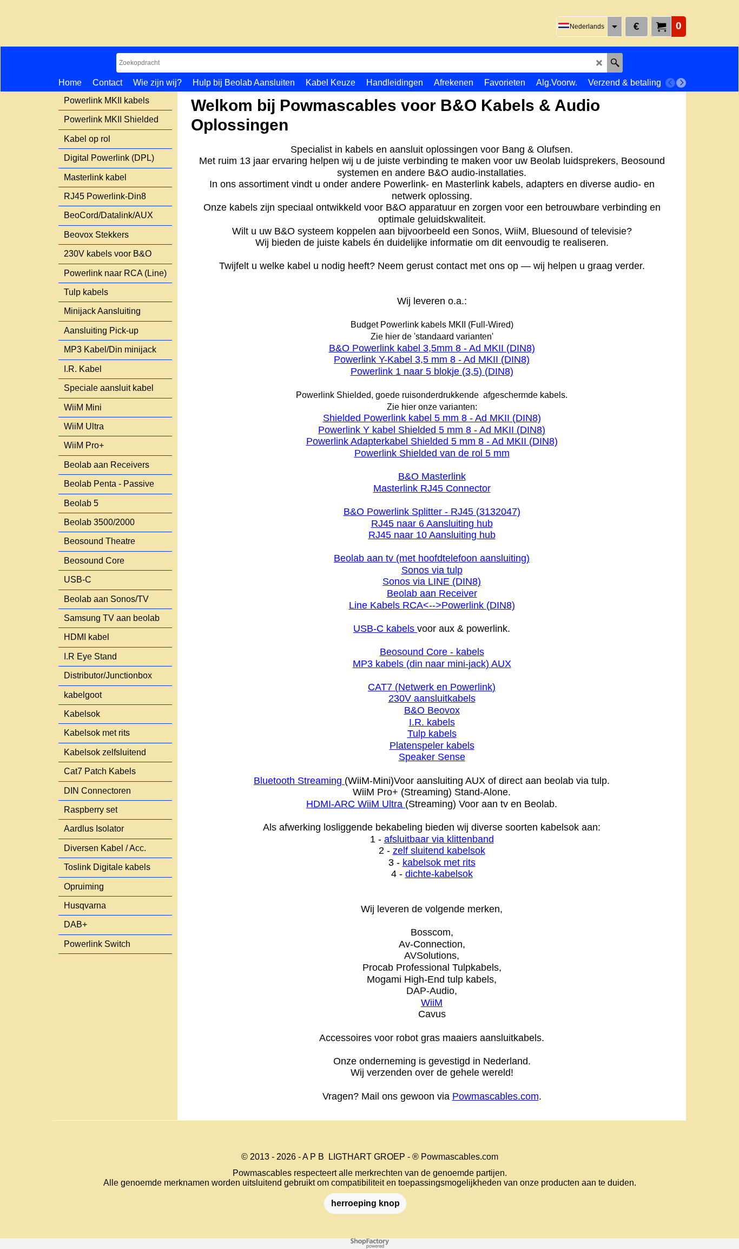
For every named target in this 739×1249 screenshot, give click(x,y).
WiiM (432, 1002)
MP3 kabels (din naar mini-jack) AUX (432, 663)
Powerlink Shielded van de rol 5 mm (432, 453)
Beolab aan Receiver (432, 593)
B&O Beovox (432, 710)
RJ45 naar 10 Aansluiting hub (432, 534)
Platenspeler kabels (432, 745)
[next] (681, 83)
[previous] (670, 83)
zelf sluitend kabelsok (439, 850)
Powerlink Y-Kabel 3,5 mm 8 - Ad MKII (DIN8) (432, 359)
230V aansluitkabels (432, 698)
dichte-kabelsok (439, 873)
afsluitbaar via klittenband (439, 839)
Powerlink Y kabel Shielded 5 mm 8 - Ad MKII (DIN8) (431, 429)
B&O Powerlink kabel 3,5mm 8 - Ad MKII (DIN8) (432, 348)
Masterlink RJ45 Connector (432, 488)
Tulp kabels (432, 733)
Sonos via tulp (432, 570)
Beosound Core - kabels (432, 651)
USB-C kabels (385, 628)
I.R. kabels (432, 722)
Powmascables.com (495, 1096)
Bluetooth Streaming (299, 780)
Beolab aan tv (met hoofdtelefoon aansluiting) (432, 558)
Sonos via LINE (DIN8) (431, 581)
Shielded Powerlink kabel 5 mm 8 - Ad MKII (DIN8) (432, 418)
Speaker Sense (432, 756)
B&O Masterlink (432, 476)
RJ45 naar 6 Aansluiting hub (432, 523)
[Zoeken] (615, 63)
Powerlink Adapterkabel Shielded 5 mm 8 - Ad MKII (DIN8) (432, 441)
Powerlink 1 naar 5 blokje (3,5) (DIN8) (432, 371)
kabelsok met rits (439, 862)
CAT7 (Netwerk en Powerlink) (432, 687)
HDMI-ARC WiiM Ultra (355, 804)
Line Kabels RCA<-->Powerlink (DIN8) (432, 605)
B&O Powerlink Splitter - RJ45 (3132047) (432, 511)
